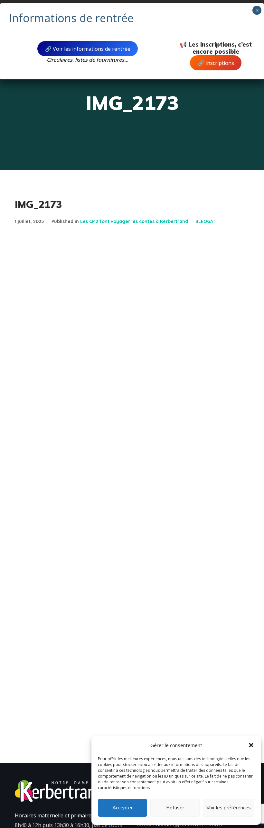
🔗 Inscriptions (216, 63)
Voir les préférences (228, 808)
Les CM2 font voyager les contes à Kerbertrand (134, 221)
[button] (251, 745)
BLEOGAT (205, 221)
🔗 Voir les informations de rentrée (87, 48)
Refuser (175, 808)
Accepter (122, 808)
